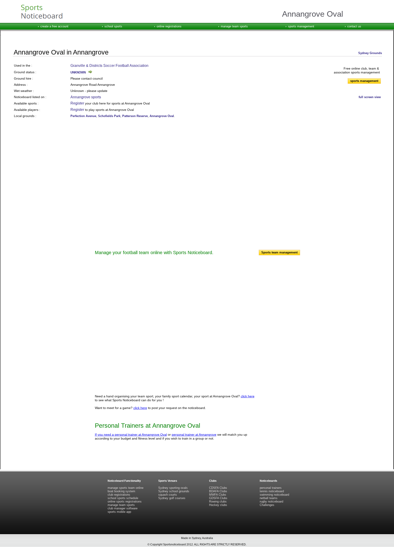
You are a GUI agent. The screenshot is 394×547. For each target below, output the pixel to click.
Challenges (267, 505)
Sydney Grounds (370, 53)
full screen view (370, 97)
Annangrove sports (85, 97)
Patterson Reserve (135, 116)
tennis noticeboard (272, 491)
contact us (354, 26)
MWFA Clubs (217, 494)
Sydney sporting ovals (173, 488)
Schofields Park (109, 116)
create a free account (54, 26)
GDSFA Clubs (218, 498)
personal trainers (271, 488)
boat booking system (121, 491)
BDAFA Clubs (218, 491)
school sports (113, 26)
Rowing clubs (218, 501)
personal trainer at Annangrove (194, 434)
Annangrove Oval (162, 116)
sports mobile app (119, 511)
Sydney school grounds (173, 491)
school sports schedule (123, 498)
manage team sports (234, 26)
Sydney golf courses (171, 498)
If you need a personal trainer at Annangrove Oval (131, 434)
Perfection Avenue (83, 116)
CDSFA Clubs (218, 488)
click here (247, 396)
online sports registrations (125, 501)
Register (77, 103)
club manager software (122, 508)
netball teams (268, 498)
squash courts (167, 494)
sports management (301, 26)
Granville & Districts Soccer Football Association (109, 66)
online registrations (169, 26)
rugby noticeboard (271, 501)
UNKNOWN (78, 72)
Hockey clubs (218, 505)
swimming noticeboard (274, 494)
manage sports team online (125, 488)
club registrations (119, 494)
